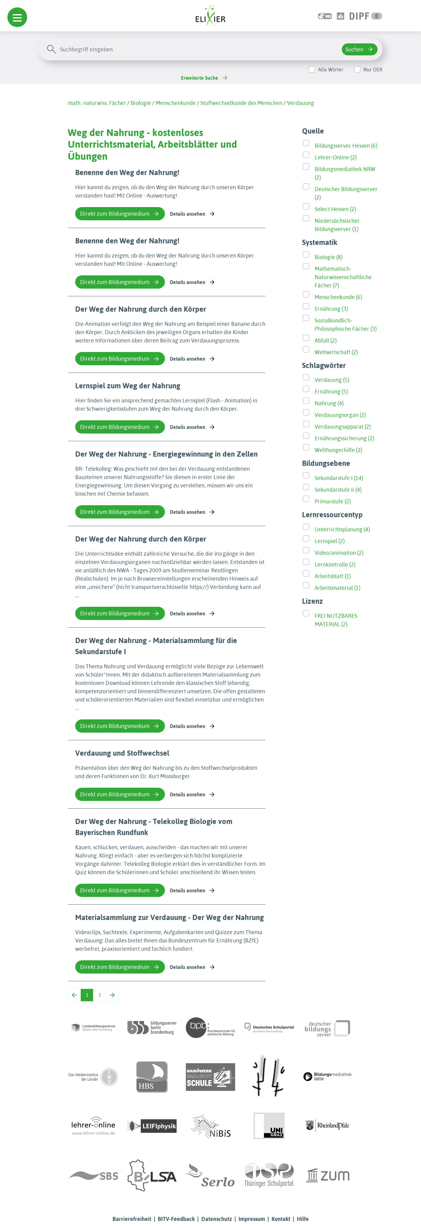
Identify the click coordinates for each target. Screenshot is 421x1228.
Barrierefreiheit (131, 1219)
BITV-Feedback (176, 1219)
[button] (17, 17)
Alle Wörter (330, 69)
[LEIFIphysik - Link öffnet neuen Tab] (152, 1126)
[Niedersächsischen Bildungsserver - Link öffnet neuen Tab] (210, 1126)
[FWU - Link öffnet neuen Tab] (93, 1077)
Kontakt (281, 1219)
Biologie (141, 103)
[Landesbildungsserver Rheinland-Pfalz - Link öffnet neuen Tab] (327, 1126)
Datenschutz (216, 1219)
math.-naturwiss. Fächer (97, 103)
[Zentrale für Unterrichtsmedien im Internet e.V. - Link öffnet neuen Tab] (327, 1175)
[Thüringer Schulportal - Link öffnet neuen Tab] (269, 1175)
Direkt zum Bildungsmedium (114, 213)
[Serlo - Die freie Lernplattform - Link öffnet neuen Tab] (210, 1175)
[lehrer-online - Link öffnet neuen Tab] (93, 1126)
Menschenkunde (176, 103)
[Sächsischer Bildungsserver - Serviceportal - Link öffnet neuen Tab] (93, 1175)
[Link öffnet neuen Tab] (365, 15)
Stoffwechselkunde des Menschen (241, 103)
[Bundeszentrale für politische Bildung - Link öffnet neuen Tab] (210, 1027)
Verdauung (300, 103)
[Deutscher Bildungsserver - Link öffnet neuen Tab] (327, 1027)
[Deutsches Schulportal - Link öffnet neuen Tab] (269, 1027)
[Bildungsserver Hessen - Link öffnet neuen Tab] (269, 1077)
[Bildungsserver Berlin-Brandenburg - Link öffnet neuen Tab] (152, 1027)
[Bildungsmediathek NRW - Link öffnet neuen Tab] (327, 1077)
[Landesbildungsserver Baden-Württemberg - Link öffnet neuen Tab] (93, 1027)
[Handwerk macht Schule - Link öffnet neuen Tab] (210, 1077)
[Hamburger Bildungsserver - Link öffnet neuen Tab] (152, 1077)
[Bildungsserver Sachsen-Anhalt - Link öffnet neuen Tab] (152, 1175)
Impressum (252, 1219)
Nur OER (372, 69)
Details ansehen (187, 214)
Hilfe (303, 1219)
